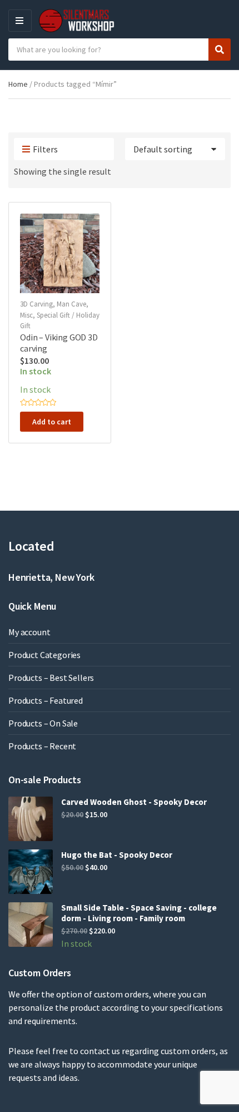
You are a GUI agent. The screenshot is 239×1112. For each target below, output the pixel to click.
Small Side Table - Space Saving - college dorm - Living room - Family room (139, 912)
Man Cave (71, 304)
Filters (45, 149)
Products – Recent (42, 746)
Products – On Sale (43, 723)
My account (29, 631)
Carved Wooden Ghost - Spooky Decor (134, 802)
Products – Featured (45, 700)
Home (18, 84)
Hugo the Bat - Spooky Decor (116, 854)
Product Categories (44, 654)
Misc (26, 315)
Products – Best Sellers (51, 677)
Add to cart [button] (51, 422)
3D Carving (36, 304)
